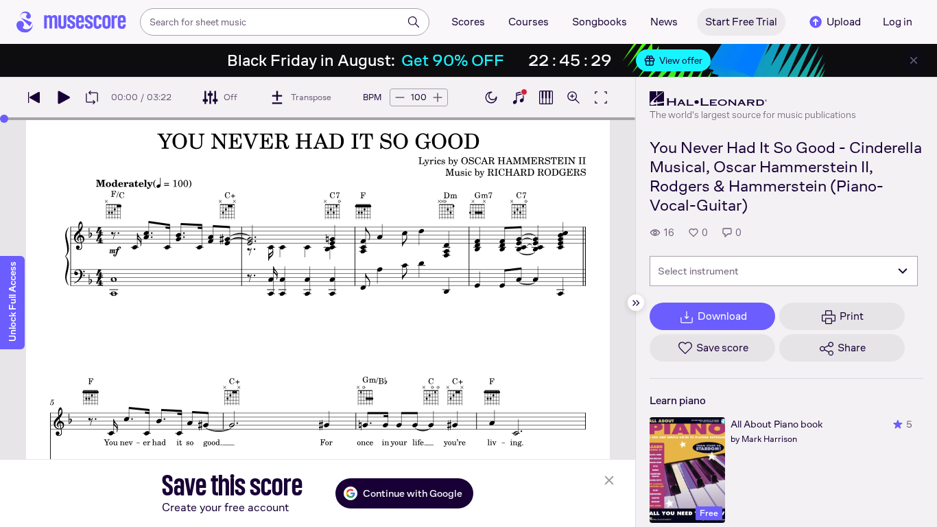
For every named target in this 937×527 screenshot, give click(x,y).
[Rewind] (34, 97)
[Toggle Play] (63, 97)
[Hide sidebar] (636, 302)
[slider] (4, 119)
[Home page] (71, 22)
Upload (844, 21)
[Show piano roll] (546, 97)
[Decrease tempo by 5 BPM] (400, 97)
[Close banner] (913, 60)
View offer (680, 60)
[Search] (414, 22)
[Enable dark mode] (491, 97)
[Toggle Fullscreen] (601, 97)
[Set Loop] (92, 97)
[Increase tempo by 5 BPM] (437, 97)
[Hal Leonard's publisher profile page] (753, 98)
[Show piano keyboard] (518, 97)
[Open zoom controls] (573, 97)
